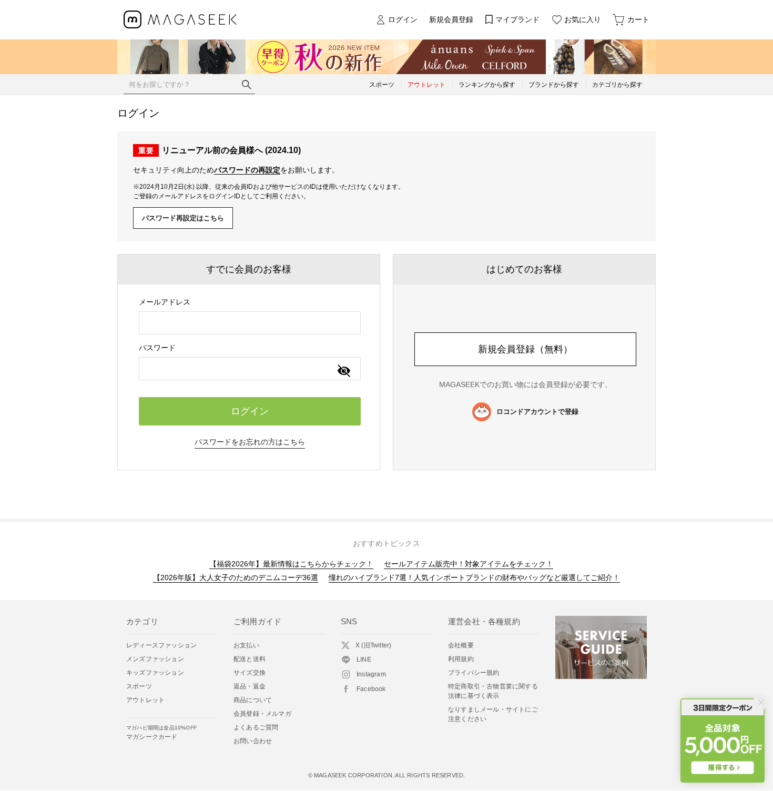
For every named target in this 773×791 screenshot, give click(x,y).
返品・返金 (249, 686)
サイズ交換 (249, 672)
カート (638, 19)
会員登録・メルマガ (262, 713)
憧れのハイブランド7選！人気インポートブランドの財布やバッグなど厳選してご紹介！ (474, 577)
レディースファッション (161, 645)
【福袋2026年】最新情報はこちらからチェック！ (291, 564)
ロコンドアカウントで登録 (537, 411)
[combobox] (250, 322)
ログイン (403, 19)
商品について (252, 700)
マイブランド (517, 19)
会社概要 (461, 645)
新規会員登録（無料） (525, 349)
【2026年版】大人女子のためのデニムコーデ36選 (235, 577)
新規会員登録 (451, 19)
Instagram (371, 674)
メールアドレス (164, 302)
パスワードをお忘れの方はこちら (250, 442)
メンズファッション (155, 659)
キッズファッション (155, 672)
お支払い (246, 645)
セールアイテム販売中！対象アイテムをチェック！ (468, 564)
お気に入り (582, 19)
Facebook (371, 689)
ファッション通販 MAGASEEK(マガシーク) (180, 19)
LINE (364, 659)
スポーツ (139, 686)
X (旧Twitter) (373, 645)
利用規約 (461, 659)
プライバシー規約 (474, 672)
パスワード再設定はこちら (183, 218)
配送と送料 (249, 659)
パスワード (157, 347)
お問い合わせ (252, 741)
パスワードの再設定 (247, 170)
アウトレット (145, 700)
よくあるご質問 (255, 727)
